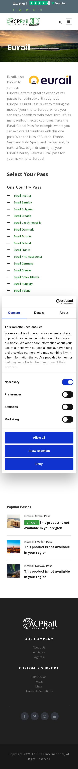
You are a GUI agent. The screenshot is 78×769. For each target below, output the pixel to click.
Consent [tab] (14, 312)
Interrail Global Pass (37, 516)
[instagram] (41, 9)
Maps (39, 686)
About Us (39, 647)
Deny (39, 464)
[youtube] (34, 9)
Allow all (39, 437)
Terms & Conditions (39, 691)
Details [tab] (39, 312)
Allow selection (39, 450)
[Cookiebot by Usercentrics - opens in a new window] (56, 301)
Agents (39, 657)
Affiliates (39, 652)
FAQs (39, 681)
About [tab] (64, 312)
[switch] (67, 394)
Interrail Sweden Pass (38, 541)
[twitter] (27, 9)
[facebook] (13, 9)
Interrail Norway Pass (38, 566)
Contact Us (39, 677)
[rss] (20, 9)
